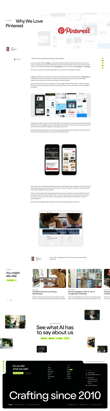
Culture (49, 369)
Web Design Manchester (72, 404)
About (49, 367)
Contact (69, 378)
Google (45, 125)
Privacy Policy (95, 404)
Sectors (68, 374)
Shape (33, 76)
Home (68, 367)
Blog (49, 378)
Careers (68, 373)
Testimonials (51, 371)
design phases (85, 76)
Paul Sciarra (79, 66)
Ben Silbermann (59, 66)
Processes (50, 373)
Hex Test (69, 376)
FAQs (49, 374)
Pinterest (48, 63)
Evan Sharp (87, 66)
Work (68, 369)
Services (69, 371)
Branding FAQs (51, 376)
